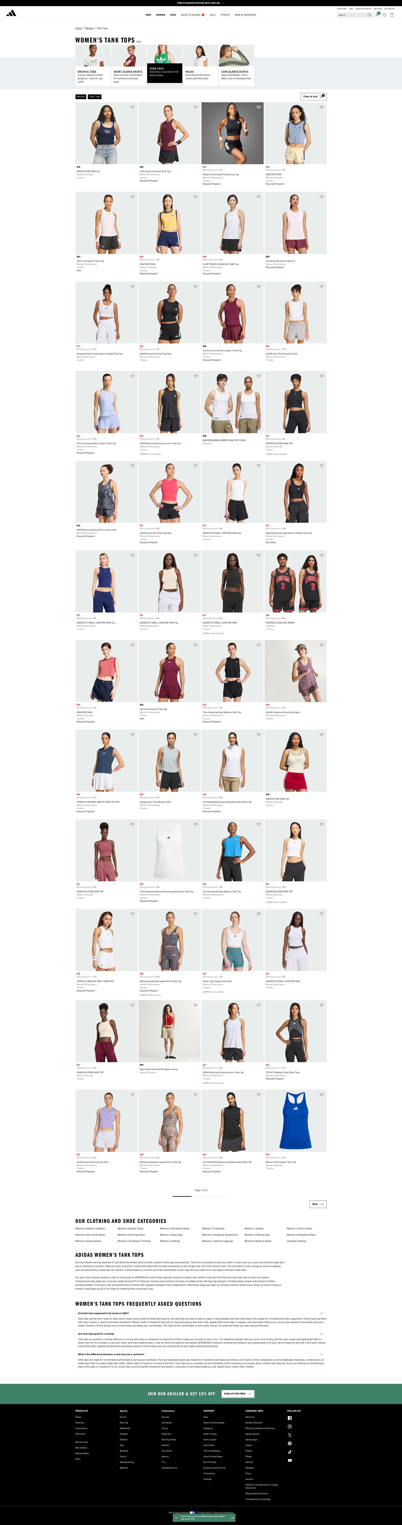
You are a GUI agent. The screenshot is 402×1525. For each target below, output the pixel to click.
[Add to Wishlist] (132, 108)
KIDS (173, 15)
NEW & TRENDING (245, 15)
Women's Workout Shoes (258, 1241)
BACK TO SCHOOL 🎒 (193, 15)
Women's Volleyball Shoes (301, 1235)
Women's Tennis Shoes (299, 1228)
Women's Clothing (170, 1241)
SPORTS (225, 15)
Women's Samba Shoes (88, 1241)
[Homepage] (11, 13)
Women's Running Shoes (131, 1235)
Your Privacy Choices (178, 1513)
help (351, 9)
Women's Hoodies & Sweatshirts (220, 1235)
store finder (342, 9)
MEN (148, 15)
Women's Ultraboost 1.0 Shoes (134, 1241)
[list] (188, 96)
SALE (213, 15)
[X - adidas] (307, 1435)
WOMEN (160, 15)
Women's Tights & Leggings (217, 1241)
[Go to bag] (392, 15)
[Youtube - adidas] (307, 1461)
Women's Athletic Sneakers (90, 1228)
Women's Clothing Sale (257, 1235)
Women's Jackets (253, 1228)
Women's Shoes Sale (171, 1235)
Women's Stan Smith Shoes (90, 1235)
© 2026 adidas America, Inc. (201, 1521)
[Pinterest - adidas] (307, 1444)
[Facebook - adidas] (307, 1418)
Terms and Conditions (223, 1513)
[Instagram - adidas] (307, 1427)
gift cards (378, 9)
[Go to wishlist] (384, 15)
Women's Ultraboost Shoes (175, 1228)
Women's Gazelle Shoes (131, 1228)
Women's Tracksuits (213, 1228)
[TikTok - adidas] (307, 1452)
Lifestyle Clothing (296, 1241)
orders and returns (363, 9)
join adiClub (389, 9)
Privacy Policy (204, 1513)
